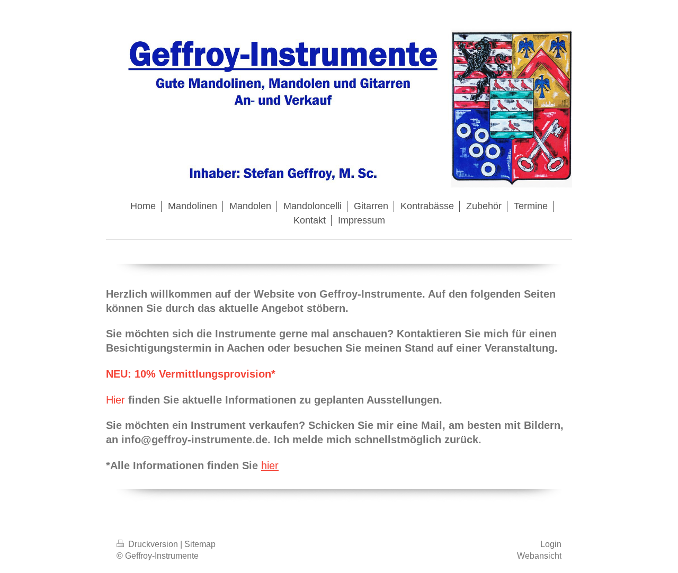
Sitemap (200, 544)
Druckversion (153, 544)
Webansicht (539, 555)
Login (550, 544)
